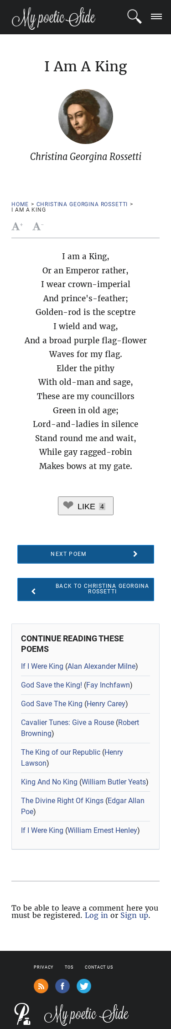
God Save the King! (51, 685)
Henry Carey (106, 703)
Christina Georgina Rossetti (82, 204)
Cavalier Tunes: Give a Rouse (67, 722)
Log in (96, 915)
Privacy (43, 967)
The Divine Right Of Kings (62, 800)
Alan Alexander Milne (101, 666)
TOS (69, 967)
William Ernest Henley (102, 830)
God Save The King (52, 703)
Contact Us (99, 967)
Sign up (134, 915)
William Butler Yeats (114, 782)
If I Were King (42, 666)
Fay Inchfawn (108, 685)
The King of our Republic (60, 752)
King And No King (49, 782)
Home (19, 204)
